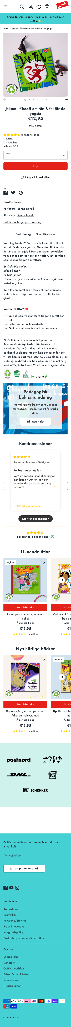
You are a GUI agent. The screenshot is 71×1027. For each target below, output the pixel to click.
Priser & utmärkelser (16, 974)
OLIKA (9, 138)
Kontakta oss (11, 909)
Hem (5, 28)
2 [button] (29, 99)
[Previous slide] (16, 486)
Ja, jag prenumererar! (24, 868)
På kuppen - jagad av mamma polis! (25, 616)
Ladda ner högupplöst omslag (22, 222)
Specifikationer (45, 234)
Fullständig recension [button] (27, 506)
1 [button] (25, 100)
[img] (21, 457)
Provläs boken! (13, 202)
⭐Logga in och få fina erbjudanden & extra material (35, 16)
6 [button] (46, 99)
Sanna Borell (26, 209)
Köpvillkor (9, 915)
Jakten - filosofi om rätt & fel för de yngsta (32, 28)
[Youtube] (11, 888)
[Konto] (30, 5)
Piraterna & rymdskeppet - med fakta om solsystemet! (25, 713)
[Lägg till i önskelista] (43, 562)
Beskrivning (23, 234)
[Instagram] (17, 888)
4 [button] (37, 99)
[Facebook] (5, 888)
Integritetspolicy (13, 932)
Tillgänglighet (12, 986)
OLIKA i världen (13, 968)
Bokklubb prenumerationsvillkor (23, 938)
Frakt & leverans (13, 926)
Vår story (9, 963)
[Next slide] (55, 486)
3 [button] (33, 99)
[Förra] (4, 99)
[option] (35, 16)
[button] (12, 135)
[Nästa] (66, 99)
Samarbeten (11, 980)
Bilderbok (12, 142)
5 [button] (42, 99)
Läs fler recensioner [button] (35, 519)
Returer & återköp (15, 921)
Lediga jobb (10, 957)
